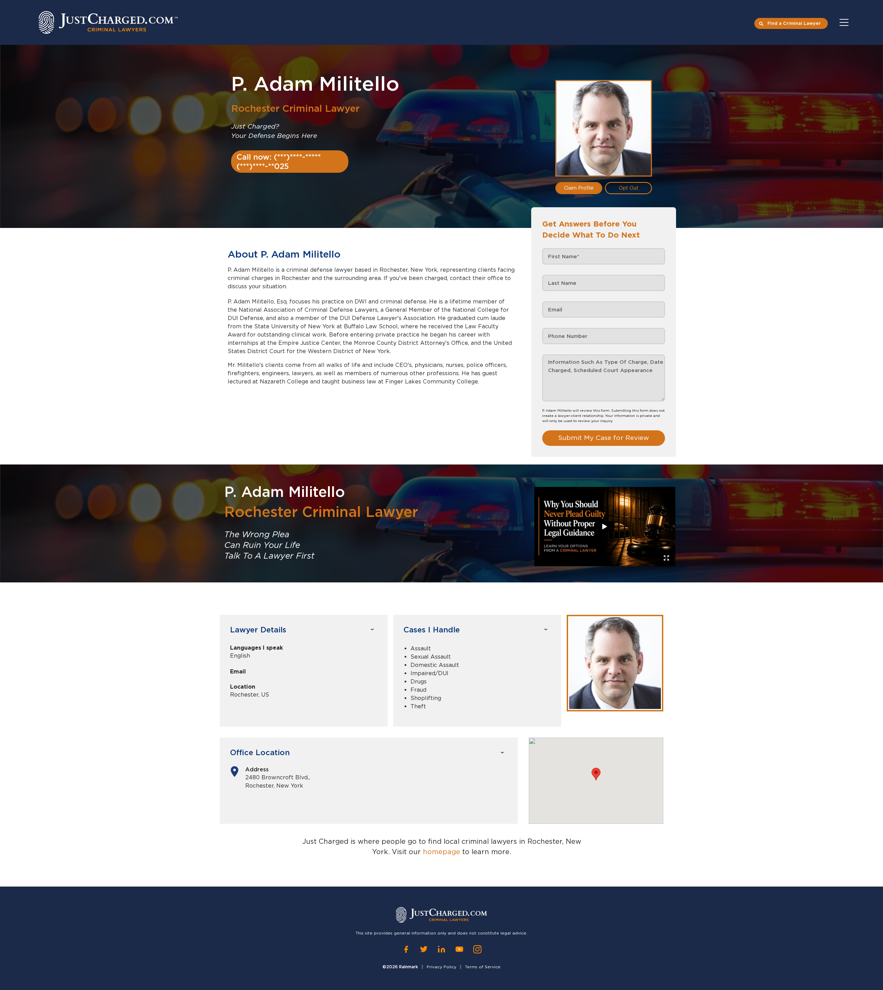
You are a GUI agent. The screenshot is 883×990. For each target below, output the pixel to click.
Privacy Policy (441, 966)
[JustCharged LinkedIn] (441, 949)
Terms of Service (482, 966)
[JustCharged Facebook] (406, 949)
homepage (441, 852)
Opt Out (628, 188)
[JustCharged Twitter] (424, 949)
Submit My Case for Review (603, 438)
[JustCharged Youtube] (459, 949)
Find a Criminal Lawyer (794, 23)
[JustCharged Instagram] (477, 949)
